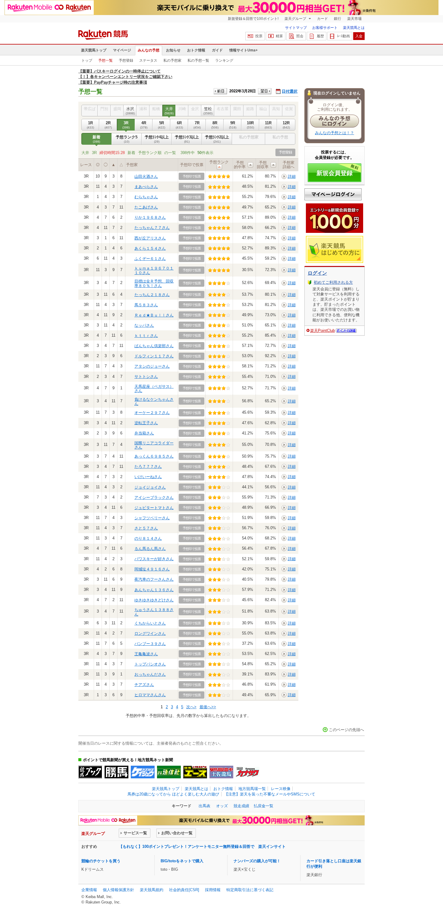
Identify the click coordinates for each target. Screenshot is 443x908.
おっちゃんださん (150, 674)
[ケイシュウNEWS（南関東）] (143, 772)
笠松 (207, 111)
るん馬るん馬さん (150, 548)
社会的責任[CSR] (184, 890)
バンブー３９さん (150, 643)
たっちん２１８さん (152, 294)
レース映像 (281, 788)
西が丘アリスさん (150, 238)
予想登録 (126, 60)
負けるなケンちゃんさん (154, 401)
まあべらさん (146, 186)
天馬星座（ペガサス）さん (154, 388)
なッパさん (144, 325)
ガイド (217, 50)
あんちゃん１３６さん (154, 590)
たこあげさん (146, 207)
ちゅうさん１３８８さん (154, 611)
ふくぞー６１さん (150, 258)
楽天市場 (354, 19)
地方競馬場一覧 (252, 788)
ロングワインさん (150, 633)
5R (161, 125)
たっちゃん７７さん (152, 227)
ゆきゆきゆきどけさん (154, 600)
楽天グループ (295, 19)
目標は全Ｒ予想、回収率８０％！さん (154, 283)
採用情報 (213, 890)
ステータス (148, 60)
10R (250, 125)
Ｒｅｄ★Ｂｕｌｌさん (154, 315)
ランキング (224, 60)
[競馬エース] (195, 772)
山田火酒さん (146, 176)
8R (214, 125)
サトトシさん (146, 376)
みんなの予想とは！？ (334, 133)
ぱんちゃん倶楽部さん (154, 346)
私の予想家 (172, 60)
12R (286, 125)
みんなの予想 (148, 50)
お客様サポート (325, 28)
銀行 (337, 19)
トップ (86, 60)
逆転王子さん (146, 423)
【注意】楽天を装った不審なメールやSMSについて (269, 794)
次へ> (191, 707)
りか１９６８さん (150, 217)
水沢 (130, 111)
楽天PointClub (322, 330)
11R (268, 125)
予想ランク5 (126, 139)
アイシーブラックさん (154, 497)
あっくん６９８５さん (154, 456)
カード (322, 19)
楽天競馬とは (354, 28)
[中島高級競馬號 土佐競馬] (221, 772)
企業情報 (89, 890)
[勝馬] (116, 772)
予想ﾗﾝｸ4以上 (157, 139)
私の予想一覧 (198, 60)
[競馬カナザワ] (247, 772)
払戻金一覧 (263, 806)
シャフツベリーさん (152, 518)
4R (143, 125)
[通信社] (169, 772)
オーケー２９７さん (152, 412)
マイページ (122, 50)
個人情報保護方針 (118, 890)
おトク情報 (196, 50)
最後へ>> (208, 707)
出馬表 (204, 806)
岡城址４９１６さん (152, 569)
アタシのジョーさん (152, 366)
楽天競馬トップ (93, 50)
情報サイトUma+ (243, 50)
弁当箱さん (144, 433)
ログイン (317, 273)
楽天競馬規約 (151, 890)
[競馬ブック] (90, 772)
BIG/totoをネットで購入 (182, 861)
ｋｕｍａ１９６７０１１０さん (154, 270)
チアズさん (144, 684)
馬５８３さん (146, 305)
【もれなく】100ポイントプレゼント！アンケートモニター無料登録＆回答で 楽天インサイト (202, 846)
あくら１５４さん (150, 248)
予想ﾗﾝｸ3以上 (187, 139)
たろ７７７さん (148, 466)
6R (179, 125)
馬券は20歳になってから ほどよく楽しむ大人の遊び (173, 794)
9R (232, 125)
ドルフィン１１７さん (154, 356)
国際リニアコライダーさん (154, 445)
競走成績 (241, 806)
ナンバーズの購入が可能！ (257, 861)
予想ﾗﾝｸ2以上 (217, 139)
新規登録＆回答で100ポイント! (253, 19)
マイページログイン (333, 194)
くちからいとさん (150, 623)
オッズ (222, 806)
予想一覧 (105, 60)
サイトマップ (296, 28)
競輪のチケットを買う (101, 861)
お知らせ (173, 50)
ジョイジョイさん (150, 487)
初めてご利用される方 (333, 282)
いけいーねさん (148, 476)
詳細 (292, 176)
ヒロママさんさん (150, 695)
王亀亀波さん (146, 654)
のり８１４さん (148, 538)
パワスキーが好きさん (154, 559)
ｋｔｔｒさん (146, 335)
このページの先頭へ (346, 729)
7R (197, 125)
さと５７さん (146, 528)
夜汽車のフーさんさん (154, 579)
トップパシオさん (150, 664)
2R (108, 125)
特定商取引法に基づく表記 (249, 890)
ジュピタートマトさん (154, 507)
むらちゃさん (146, 197)
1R (90, 125)
